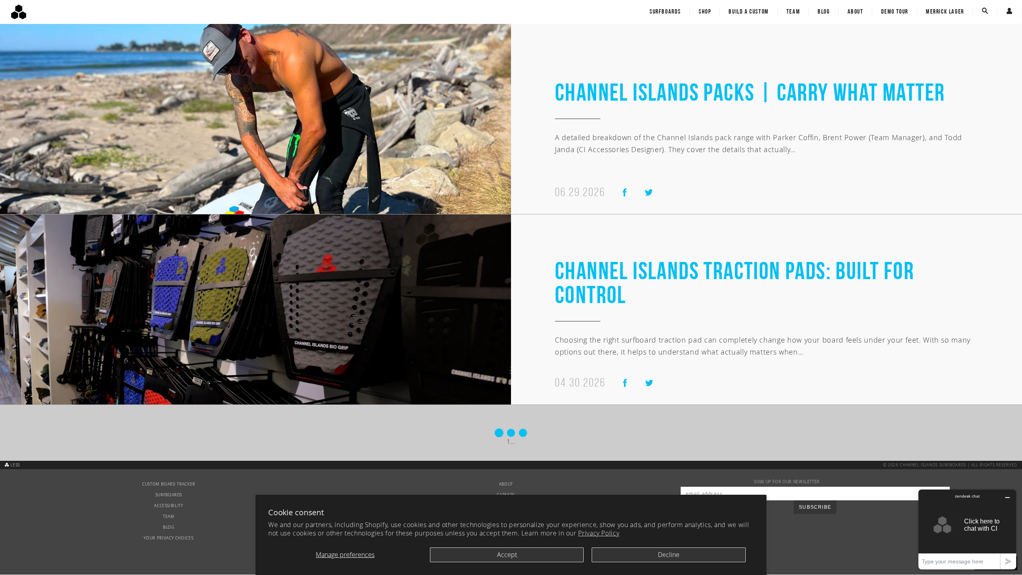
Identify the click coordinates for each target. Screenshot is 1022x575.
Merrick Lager (945, 12)
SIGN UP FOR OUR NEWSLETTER (787, 481)
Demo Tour (894, 12)
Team (793, 12)
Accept (507, 554)
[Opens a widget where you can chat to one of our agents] (967, 529)
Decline (668, 554)
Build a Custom (748, 12)
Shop (705, 12)
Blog (824, 12)
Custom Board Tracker (168, 484)
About (856, 12)
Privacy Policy (598, 533)
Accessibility (168, 505)
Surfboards (665, 12)
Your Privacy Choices (168, 538)
